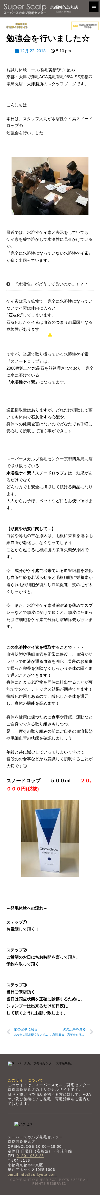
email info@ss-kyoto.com (32, 1174)
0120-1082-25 (30, 1156)
